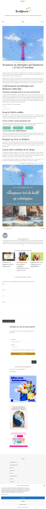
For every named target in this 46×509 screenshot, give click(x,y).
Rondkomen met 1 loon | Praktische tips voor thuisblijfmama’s (37, 264)
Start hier (11, 478)
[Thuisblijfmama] (23, 10)
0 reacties (23, 70)
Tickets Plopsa (7, 127)
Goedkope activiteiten (28, 62)
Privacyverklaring (25, 507)
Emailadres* (13, 339)
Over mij (11, 473)
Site (3, 296)
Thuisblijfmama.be (8, 228)
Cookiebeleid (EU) (13, 462)
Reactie (4, 301)
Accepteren (23, 497)
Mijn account (12, 470)
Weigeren (23, 501)
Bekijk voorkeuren (23, 504)
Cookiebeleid (19, 507)
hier (38, 163)
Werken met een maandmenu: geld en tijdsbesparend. (7, 264)
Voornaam (13, 344)
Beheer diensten (4, 494)
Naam (3, 283)
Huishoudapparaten (14, 465)
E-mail (3, 289)
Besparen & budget (17, 62)
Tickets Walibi (29, 127)
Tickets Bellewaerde (18, 127)
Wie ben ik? (12, 481)
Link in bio (12, 467)
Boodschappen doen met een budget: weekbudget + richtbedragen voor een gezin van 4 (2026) (23, 266)
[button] (44, 485)
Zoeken (34, 362)
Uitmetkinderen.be (6, 109)
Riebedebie (4, 106)
